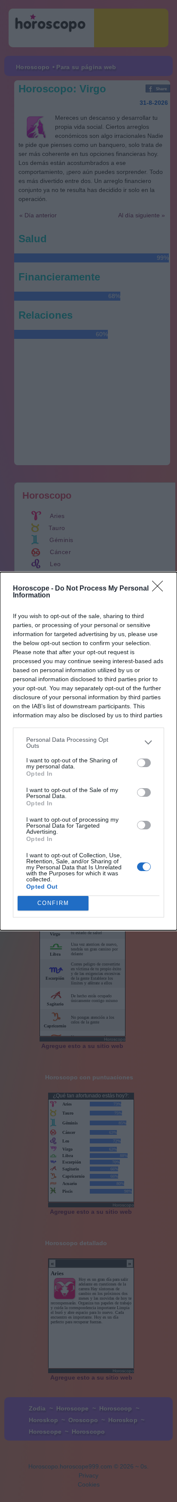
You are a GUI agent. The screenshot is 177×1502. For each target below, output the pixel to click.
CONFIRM (53, 903)
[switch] (144, 763)
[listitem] (88, 743)
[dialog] (88, 751)
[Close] (160, 589)
